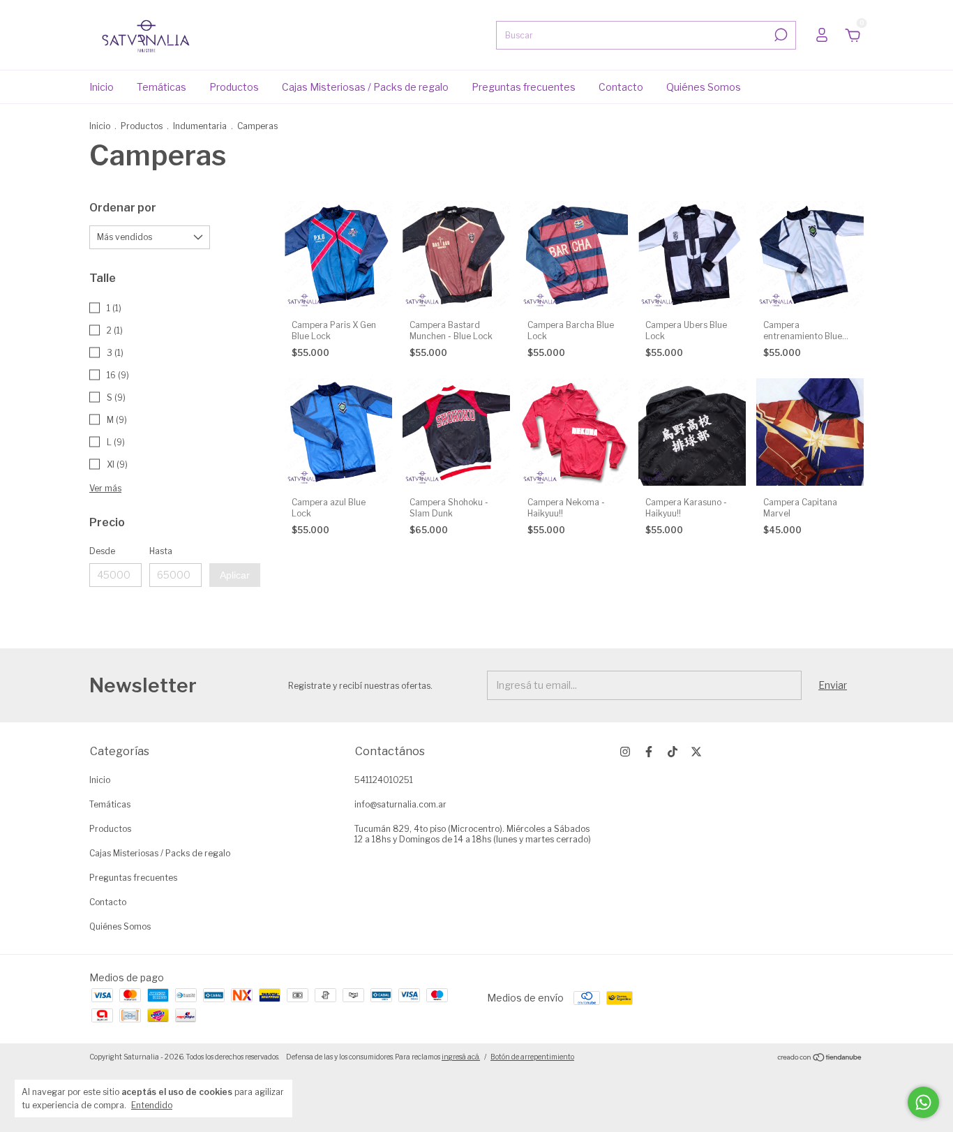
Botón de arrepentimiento (532, 1056)
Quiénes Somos (703, 87)
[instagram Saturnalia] (625, 751)
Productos (234, 87)
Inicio (101, 87)
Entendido (151, 1105)
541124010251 (383, 780)
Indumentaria (200, 126)
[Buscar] (780, 35)
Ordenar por (122, 207)
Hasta (160, 551)
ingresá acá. (461, 1056)
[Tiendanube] (820, 1058)
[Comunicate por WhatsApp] (923, 1102)
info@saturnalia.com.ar (400, 804)
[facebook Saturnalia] (648, 751)
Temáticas (161, 87)
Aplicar (235, 575)
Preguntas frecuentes (524, 87)
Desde (102, 551)
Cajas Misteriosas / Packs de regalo (365, 87)
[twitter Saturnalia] (696, 751)
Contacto (621, 87)
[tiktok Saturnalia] (672, 751)
